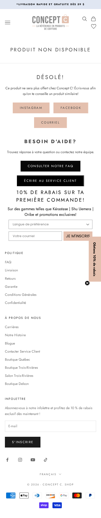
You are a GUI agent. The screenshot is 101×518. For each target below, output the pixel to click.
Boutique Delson (17, 383)
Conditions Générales (21, 294)
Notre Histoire (15, 335)
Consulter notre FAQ (50, 166)
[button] (95, 259)
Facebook (71, 107)
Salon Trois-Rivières (19, 375)
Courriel (50, 122)
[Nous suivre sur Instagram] (20, 459)
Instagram (31, 107)
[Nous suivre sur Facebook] (7, 459)
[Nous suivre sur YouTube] (32, 459)
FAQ (8, 262)
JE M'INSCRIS (78, 236)
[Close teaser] (87, 283)
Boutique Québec (17, 359)
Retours (10, 278)
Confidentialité (15, 302)
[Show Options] (87, 224)
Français (48, 474)
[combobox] (49, 224)
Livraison (11, 270)
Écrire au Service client (50, 180)
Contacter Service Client (22, 351)
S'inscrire (22, 442)
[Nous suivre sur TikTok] (45, 459)
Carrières (12, 326)
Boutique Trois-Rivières (21, 367)
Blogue (10, 343)
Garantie (11, 286)
